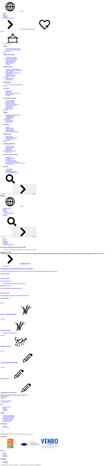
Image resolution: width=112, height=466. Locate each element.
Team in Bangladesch (10, 101)
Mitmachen (5, 109)
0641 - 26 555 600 (7, 400)
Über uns (5, 85)
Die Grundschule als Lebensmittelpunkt (14, 70)
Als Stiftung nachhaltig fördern (12, 161)
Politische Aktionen (10, 129)
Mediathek (5, 15)
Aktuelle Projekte (9, 79)
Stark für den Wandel (10, 76)
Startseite (2, 31)
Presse (4, 14)
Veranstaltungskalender (10, 116)
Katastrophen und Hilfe (10, 60)
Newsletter (5, 16)
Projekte (4, 52)
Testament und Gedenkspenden (9, 150)
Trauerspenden (9, 149)
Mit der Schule (9, 157)
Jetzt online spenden (10, 78)
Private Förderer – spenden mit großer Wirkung (15, 162)
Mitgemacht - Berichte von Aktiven (13, 114)
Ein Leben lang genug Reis (11, 57)
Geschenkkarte (9, 170)
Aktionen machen (9, 128)
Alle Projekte (5, 77)
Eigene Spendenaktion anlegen (12, 131)
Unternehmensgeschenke (11, 171)
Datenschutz (5, 242)
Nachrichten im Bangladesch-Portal (13, 48)
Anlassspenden (9, 148)
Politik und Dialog (9, 63)
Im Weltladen (8, 159)
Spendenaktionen (9, 169)
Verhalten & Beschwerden (8, 18)
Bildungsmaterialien (10, 213)
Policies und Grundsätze (11, 105)
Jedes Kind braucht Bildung (11, 58)
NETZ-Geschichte (9, 107)
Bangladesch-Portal (7, 43)
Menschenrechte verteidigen (11, 59)
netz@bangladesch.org (5, 401)
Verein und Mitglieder (10, 100)
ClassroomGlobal (6, 119)
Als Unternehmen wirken (11, 160)
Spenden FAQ (9, 152)
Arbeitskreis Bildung (10, 138)
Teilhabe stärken (9, 73)
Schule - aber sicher (10, 71)
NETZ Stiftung (9, 106)
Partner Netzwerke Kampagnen (12, 104)
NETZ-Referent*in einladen (11, 137)
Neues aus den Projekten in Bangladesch (14, 84)
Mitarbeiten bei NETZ (10, 102)
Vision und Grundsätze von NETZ (13, 93)
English (21, 11)
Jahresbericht (8, 92)
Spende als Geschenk (10, 147)
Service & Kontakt (9, 94)
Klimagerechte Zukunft (10, 61)
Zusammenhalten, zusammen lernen (13, 72)
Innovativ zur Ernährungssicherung (13, 69)
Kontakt (4, 13)
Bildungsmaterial (9, 136)
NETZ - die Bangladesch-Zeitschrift (13, 49)
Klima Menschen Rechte (11, 75)
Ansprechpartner (9, 90)
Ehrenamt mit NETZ (10, 130)
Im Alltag (8, 126)
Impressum (5, 243)
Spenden (5, 141)
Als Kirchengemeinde (10, 158)
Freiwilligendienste (9, 117)
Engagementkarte (9, 118)
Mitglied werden (9, 108)
